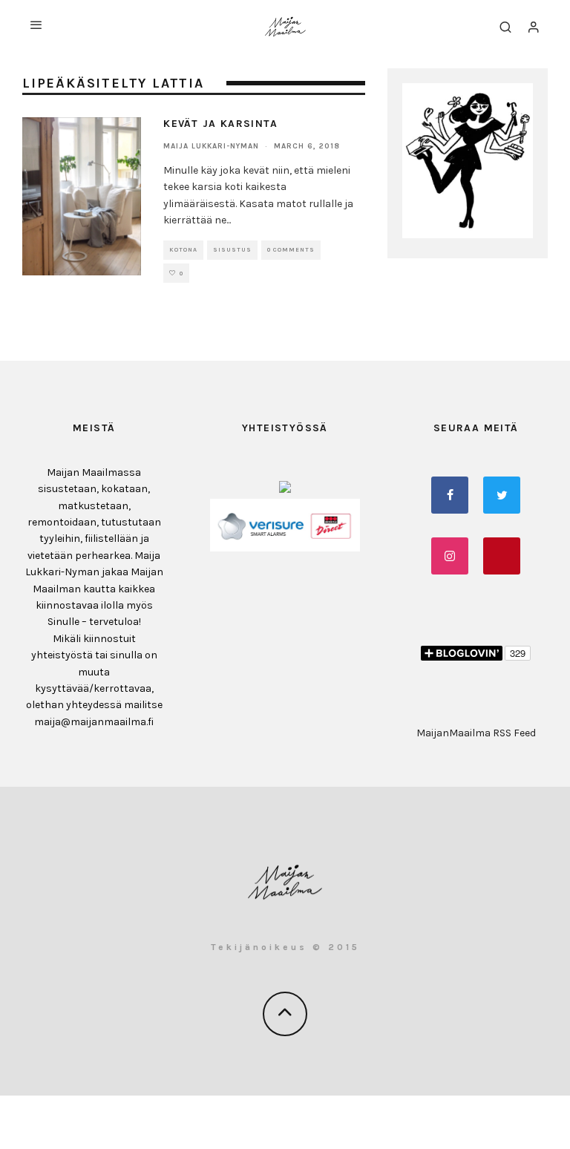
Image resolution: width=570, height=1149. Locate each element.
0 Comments (291, 249)
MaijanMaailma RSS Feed (476, 733)
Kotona (183, 249)
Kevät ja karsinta (220, 123)
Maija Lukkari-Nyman (211, 146)
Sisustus (232, 249)
